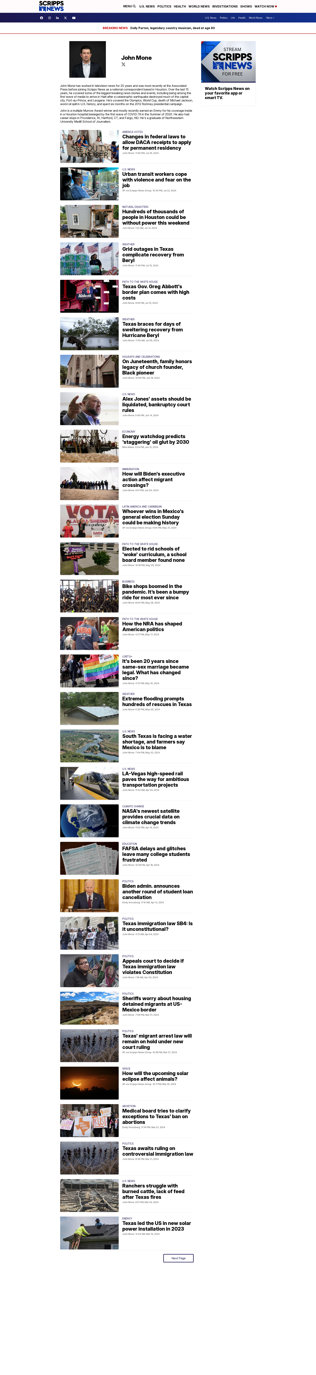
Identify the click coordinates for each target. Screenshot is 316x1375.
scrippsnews (42, 17)
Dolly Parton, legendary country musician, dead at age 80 (172, 28)
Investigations (225, 6)
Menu (128, 6)
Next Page (179, 1258)
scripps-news (58, 17)
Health (180, 6)
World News (199, 6)
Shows (246, 6)
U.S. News (147, 6)
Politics (164, 6)
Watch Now (265, 6)
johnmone (123, 64)
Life (233, 18)
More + (270, 18)
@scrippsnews (74, 17)
